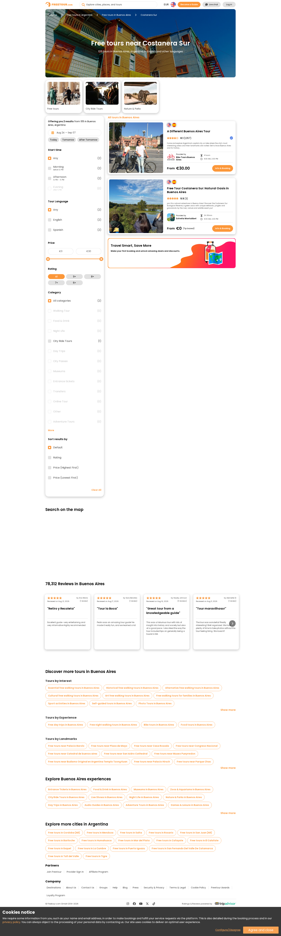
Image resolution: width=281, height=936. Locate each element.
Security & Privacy (154, 887)
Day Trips (77, 351)
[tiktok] (154, 904)
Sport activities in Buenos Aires (66, 703)
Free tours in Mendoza (100, 832)
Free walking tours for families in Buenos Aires (183, 695)
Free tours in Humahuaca (97, 840)
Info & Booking (222, 168)
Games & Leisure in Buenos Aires (190, 805)
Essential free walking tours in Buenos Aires (73, 687)
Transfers (77, 391)
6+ (74, 282)
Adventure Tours (77, 421)
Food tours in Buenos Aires (196, 724)
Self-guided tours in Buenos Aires (112, 703)
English (77, 219)
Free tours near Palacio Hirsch (152, 761)
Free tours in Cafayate (169, 840)
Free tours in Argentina (79, 15)
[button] (63, 96)
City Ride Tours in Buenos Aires (66, 797)
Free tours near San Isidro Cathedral (125, 753)
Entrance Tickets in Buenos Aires (67, 789)
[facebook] (134, 904)
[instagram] (128, 904)
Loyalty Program (56, 895)
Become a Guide (189, 4)
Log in (229, 4)
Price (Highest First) (66, 467)
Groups (103, 887)
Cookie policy (198, 887)
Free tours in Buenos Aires (116, 15)
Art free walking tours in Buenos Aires (127, 695)
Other (77, 411)
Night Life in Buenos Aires (144, 797)
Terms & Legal (177, 887)
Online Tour (77, 401)
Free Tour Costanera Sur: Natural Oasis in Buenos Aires (198, 190)
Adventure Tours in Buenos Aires (145, 805)
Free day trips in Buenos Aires (65, 724)
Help (115, 887)
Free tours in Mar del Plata (134, 840)
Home (53, 15)
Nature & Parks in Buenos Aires (184, 797)
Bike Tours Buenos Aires (185, 158)
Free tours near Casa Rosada (151, 746)
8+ (92, 276)
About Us (71, 887)
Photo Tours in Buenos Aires (155, 703)
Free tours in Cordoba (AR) (64, 832)
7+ (56, 282)
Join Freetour (54, 871)
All (56, 276)
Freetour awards (220, 887)
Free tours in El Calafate (204, 840)
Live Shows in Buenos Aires (106, 797)
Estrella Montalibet (186, 218)
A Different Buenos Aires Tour (188, 131)
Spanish (77, 230)
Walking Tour (77, 310)
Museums (77, 371)
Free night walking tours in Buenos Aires (113, 724)
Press (136, 887)
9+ (74, 276)
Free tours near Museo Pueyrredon (174, 753)
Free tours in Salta (131, 832)
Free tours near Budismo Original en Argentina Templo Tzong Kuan (87, 761)
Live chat (213, 4)
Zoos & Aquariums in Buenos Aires (190, 789)
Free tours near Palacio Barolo (66, 746)
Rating (57, 457)
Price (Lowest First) (65, 477)
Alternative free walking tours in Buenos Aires (192, 687)
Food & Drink (77, 321)
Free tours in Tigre (96, 856)
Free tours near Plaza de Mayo (109, 746)
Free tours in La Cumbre (92, 848)
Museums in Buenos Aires (148, 789)
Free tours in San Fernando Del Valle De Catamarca (182, 848)
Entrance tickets (77, 381)
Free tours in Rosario (161, 832)
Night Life (77, 331)
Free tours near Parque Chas (194, 761)
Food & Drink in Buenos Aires (110, 789)
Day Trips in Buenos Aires (63, 805)
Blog (125, 887)
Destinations (54, 887)
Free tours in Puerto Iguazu (129, 848)
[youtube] (141, 904)
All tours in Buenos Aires (123, 117)
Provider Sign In (75, 871)
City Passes (77, 361)
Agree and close (260, 930)
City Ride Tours (77, 341)
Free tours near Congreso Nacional (197, 746)
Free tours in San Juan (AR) (196, 832)
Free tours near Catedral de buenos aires (72, 753)
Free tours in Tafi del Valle (63, 856)
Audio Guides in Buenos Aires (102, 805)
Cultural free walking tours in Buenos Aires (73, 695)
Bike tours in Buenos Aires (159, 724)
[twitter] (147, 904)
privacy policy (11, 922)
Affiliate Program (98, 871)
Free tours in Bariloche (61, 840)
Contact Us (87, 887)
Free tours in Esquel (59, 848)
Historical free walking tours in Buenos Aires (132, 687)
